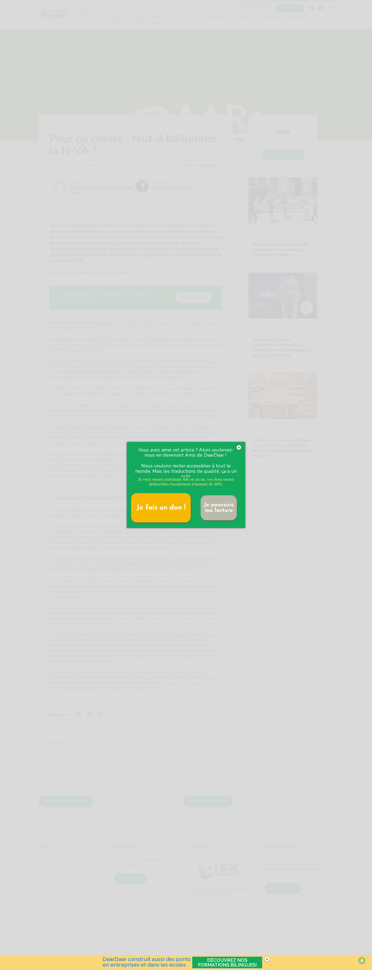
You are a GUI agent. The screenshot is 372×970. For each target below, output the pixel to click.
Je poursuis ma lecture (219, 507)
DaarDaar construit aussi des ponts (147, 959)
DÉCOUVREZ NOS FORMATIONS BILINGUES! (227, 962)
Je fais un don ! (161, 507)
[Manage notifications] (361, 960)
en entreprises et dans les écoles (144, 964)
